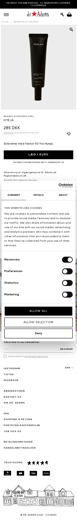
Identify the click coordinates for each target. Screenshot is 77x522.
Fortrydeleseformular (22, 425)
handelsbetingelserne (36, 356)
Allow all (38, 311)
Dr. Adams (29, 515)
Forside (5, 22)
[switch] (67, 271)
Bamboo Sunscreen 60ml (26, 22)
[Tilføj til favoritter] (68, 134)
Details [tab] (38, 195)
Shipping (8, 133)
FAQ (6, 414)
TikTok (9, 374)
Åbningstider (14, 391)
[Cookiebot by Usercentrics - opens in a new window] (56, 185)
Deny (38, 333)
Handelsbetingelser (20, 448)
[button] (6, 14)
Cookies (51, 515)
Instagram (12, 368)
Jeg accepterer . (28, 356)
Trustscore (13, 463)
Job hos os (12, 431)
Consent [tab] (13, 195)
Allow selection (39, 322)
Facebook (11, 380)
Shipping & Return (18, 419)
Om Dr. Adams (14, 403)
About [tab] (63, 195)
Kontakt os (13, 397)
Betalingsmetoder (18, 442)
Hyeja (9, 120)
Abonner (66, 349)
